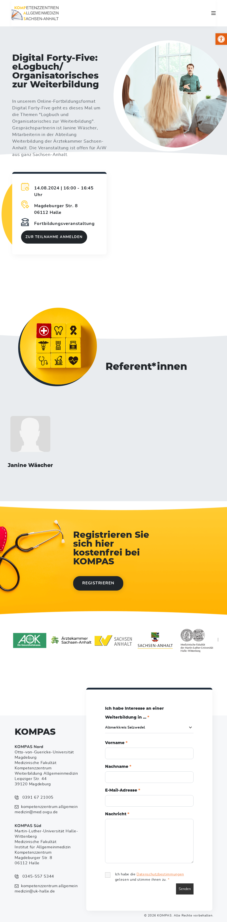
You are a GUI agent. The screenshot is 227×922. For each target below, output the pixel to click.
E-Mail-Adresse (122, 790)
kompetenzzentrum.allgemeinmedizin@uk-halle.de (46, 888)
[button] (221, 39)
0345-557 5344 (37, 877)
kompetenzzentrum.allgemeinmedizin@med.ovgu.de (46, 809)
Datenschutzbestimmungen (160, 874)
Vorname (116, 743)
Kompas (35, 732)
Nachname (118, 767)
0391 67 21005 (37, 798)
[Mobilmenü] (213, 13)
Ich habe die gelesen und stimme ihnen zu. (149, 877)
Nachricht (117, 814)
